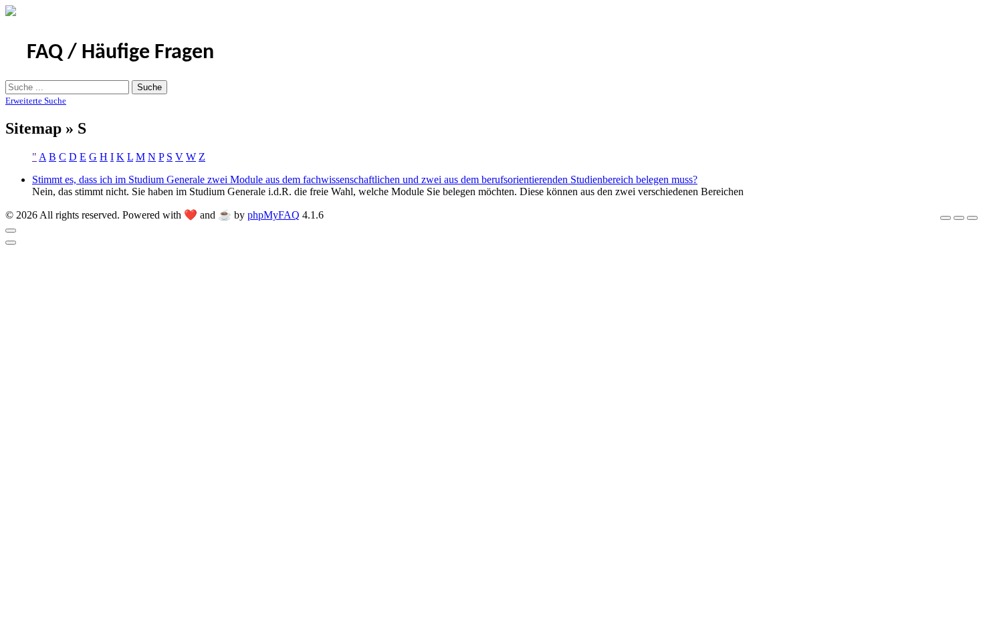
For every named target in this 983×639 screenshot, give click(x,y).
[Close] (10, 231)
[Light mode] (945, 218)
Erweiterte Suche (35, 101)
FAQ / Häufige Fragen (120, 52)
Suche (149, 87)
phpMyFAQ (273, 215)
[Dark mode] (959, 218)
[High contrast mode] (972, 218)
